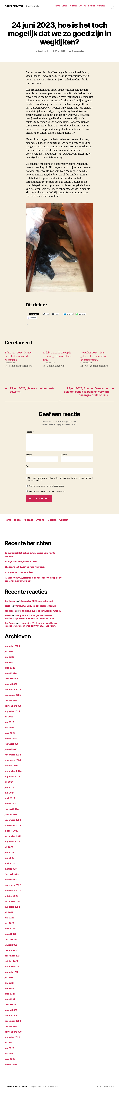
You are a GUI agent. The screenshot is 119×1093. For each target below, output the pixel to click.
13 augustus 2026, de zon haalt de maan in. (35, 606)
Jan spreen (10, 611)
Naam (29, 455)
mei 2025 (9, 727)
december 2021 (13, 950)
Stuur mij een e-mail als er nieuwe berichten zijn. (47, 491)
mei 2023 (9, 858)
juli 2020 (9, 1042)
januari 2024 (11, 814)
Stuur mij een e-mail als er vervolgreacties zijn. (46, 486)
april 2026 (10, 668)
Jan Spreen (10, 601)
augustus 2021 (12, 972)
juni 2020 (9, 1048)
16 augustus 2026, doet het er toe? (36, 601)
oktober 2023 (11, 831)
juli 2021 (9, 977)
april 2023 (10, 863)
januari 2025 (11, 749)
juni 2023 (9, 852)
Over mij (82, 6)
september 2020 (13, 1032)
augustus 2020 (12, 1037)
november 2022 (13, 890)
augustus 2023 (12, 841)
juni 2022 (9, 917)
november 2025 (13, 695)
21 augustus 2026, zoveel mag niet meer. (25, 567)
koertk (45, 51)
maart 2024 (11, 803)
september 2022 (13, 901)
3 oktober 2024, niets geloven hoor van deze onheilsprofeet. (93, 356)
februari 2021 (11, 1004)
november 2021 (12, 956)
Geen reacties (78, 51)
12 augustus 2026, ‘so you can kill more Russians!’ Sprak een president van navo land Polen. (30, 617)
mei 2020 (9, 1053)
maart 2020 (11, 1064)
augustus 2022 (12, 907)
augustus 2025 (12, 711)
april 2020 (10, 1059)
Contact (101, 6)
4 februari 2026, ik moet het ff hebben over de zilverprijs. (18, 356)
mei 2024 (9, 793)
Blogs (64, 6)
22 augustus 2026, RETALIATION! (21, 561)
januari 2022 (11, 945)
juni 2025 (9, 722)
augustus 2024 (12, 776)
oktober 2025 (11, 700)
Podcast (73, 6)
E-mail (64, 455)
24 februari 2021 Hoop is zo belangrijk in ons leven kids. (57, 356)
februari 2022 (11, 939)
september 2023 (13, 836)
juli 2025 (9, 716)
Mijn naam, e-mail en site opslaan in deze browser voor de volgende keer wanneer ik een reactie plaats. (60, 479)
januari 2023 (11, 879)
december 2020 (13, 1015)
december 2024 (13, 755)
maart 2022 (10, 934)
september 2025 (13, 706)
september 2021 (13, 966)
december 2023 (13, 820)
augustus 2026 (12, 646)
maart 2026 (11, 673)
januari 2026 (11, 684)
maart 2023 (11, 869)
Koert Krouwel (14, 5)
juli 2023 (9, 847)
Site (27, 466)
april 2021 (10, 994)
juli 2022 (9, 912)
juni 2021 (9, 983)
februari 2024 (12, 809)
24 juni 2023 (60, 51)
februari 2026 (12, 678)
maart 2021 (10, 999)
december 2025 (13, 689)
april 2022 (10, 928)
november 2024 (13, 760)
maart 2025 (11, 738)
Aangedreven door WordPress (44, 1086)
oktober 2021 (11, 961)
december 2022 (13, 885)
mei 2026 (9, 662)
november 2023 (13, 825)
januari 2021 (11, 1010)
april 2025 (10, 733)
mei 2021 (9, 988)
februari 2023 (12, 874)
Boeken (91, 6)
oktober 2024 (11, 765)
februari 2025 (12, 744)
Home (57, 6)
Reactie (30, 432)
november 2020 (13, 1021)
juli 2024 (9, 782)
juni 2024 (9, 787)
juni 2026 (9, 657)
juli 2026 (9, 651)
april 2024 (10, 798)
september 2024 (13, 771)
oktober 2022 (11, 896)
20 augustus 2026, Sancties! (19, 572)
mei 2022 (9, 923)
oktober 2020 (11, 1026)
